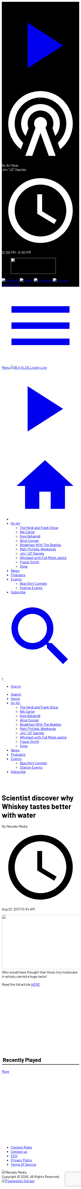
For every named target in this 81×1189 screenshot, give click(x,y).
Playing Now (11, 284)
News (15, 570)
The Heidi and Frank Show (39, 527)
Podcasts (18, 575)
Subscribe (18, 592)
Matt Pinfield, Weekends (38, 549)
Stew (24, 566)
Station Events (31, 587)
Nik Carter (27, 532)
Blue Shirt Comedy (33, 583)
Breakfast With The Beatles (40, 544)
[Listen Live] (40, 43)
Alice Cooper (29, 540)
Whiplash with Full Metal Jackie (43, 557)
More (5, 1071)
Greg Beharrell (30, 536)
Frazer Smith (29, 562)
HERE (35, 984)
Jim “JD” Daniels (32, 553)
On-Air (15, 523)
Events (16, 579)
